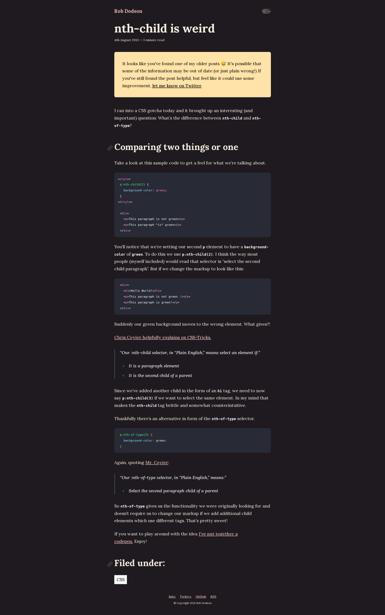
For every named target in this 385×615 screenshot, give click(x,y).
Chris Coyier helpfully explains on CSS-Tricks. (162, 337)
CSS (121, 579)
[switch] (266, 11)
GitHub (201, 597)
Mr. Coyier (156, 462)
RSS (213, 597)
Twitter (185, 597)
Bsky (172, 597)
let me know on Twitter (177, 85)
